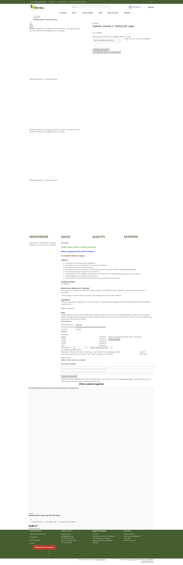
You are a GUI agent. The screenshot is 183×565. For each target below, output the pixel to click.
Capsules (78, 324)
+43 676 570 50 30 (40, 2)
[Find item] (109, 7)
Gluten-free (87, 327)
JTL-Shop (132, 559)
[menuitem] (53, 13)
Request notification (69, 376)
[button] (149, 7)
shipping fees (100, 559)
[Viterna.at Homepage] (39, 7)
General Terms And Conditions (103, 536)
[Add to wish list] (32, 26)
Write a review (114, 339)
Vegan (103, 327)
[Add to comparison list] (30, 26)
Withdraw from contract (44, 547)
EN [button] (151, 2)
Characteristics (44, 243)
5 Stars (63, 337)
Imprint (95, 534)
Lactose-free (96, 327)
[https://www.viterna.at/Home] (53, 13)
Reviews (53, 243)
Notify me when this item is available (137, 39)
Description (34, 243)
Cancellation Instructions (101, 538)
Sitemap (95, 542)
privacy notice (128, 379)
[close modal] (30, 23)
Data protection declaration (102, 540)
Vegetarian (79, 327)
